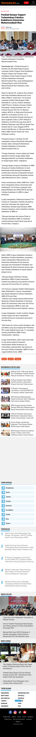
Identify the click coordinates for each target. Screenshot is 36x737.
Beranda (3, 11)
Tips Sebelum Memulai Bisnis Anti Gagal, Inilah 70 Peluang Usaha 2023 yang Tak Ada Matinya (17, 666)
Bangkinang (10, 488)
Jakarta (8, 497)
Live (26, 2)
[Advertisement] (18, 461)
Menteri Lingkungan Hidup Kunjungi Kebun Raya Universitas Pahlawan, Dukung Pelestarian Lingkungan (17, 572)
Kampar (17, 359)
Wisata (8, 523)
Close (18, 700)
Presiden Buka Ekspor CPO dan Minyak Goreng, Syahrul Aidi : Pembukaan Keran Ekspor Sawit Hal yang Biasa (17, 675)
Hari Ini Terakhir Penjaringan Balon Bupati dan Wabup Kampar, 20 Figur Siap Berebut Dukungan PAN (18, 626)
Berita (7, 11)
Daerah (10, 359)
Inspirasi (21, 698)
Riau (7, 519)
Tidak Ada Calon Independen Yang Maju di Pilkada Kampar (18, 619)
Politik (8, 514)
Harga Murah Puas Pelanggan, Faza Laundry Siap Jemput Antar (15, 682)
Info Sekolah (5, 698)
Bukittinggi (5, 695)
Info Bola (21, 695)
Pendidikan (9, 510)
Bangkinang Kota (23, 693)
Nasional (9, 505)
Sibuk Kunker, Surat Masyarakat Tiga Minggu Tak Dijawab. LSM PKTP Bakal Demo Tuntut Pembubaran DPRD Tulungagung (18, 535)
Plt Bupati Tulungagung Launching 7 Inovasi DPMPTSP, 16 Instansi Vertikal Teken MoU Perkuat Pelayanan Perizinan (19, 560)
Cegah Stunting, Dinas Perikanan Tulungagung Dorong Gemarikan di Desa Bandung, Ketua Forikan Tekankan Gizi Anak (19, 547)
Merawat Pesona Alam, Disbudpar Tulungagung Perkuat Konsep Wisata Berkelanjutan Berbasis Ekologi (18, 584)
